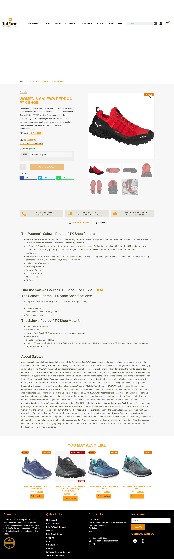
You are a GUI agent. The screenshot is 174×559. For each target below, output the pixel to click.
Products (30, 81)
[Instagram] (142, 541)
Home (22, 81)
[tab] (79, 223)
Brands (23, 92)
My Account (51, 520)
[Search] (155, 23)
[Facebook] (134, 541)
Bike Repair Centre (54, 534)
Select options (37, 496)
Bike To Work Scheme (56, 527)
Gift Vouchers (52, 545)
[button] (28, 177)
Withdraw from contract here (59, 552)
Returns (49, 548)
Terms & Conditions (55, 556)
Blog (48, 541)
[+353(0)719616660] (24, 214)
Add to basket (47, 166)
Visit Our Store (52, 524)
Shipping (50, 538)
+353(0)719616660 (44, 212)
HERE (100, 290)
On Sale (49, 531)
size (25, 154)
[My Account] (160, 23)
